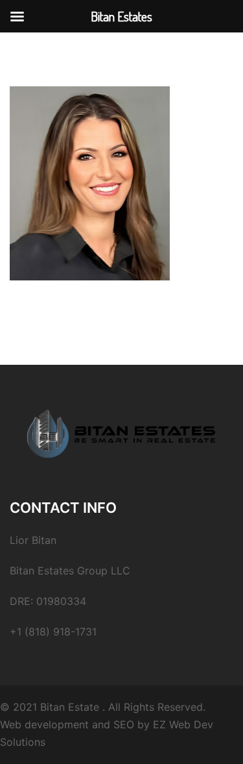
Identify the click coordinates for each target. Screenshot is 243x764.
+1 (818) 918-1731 (53, 631)
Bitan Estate (69, 706)
